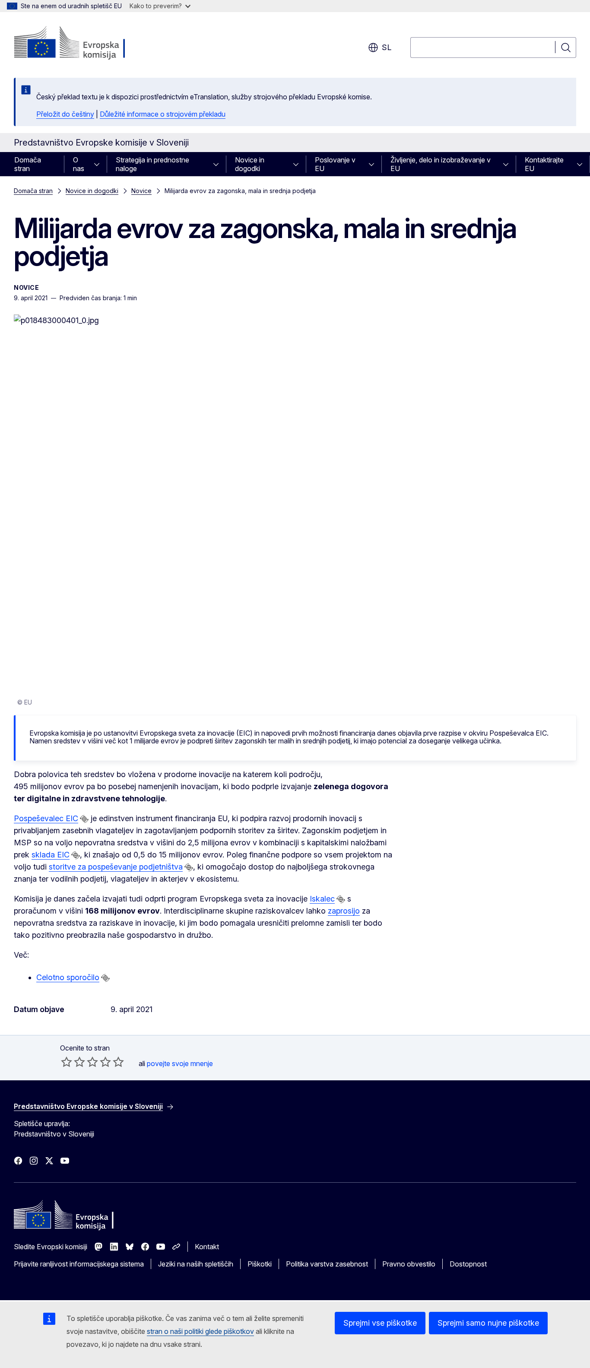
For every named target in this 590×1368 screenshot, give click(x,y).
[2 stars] (73, 1061)
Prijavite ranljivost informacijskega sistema (79, 1264)
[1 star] (66, 1061)
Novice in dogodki (249, 164)
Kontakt (207, 1246)
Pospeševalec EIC (46, 818)
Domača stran (27, 164)
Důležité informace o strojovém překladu (162, 114)
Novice (141, 190)
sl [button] (386, 47)
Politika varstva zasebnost (327, 1264)
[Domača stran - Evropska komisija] (83, 43)
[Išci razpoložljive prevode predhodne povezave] (84, 819)
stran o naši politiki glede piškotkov (200, 1331)
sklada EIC (51, 854)
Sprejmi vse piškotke (380, 1322)
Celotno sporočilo (67, 977)
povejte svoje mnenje (180, 1063)
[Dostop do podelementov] (99, 164)
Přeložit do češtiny (65, 114)
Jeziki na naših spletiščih (195, 1264)
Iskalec (322, 898)
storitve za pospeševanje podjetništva (116, 866)
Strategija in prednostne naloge (152, 164)
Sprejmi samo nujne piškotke (488, 1322)
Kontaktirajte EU (544, 164)
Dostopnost (468, 1264)
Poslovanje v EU (335, 164)
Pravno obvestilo (408, 1264)
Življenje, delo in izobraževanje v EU (440, 164)
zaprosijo (344, 910)
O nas (78, 164)
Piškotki (259, 1264)
